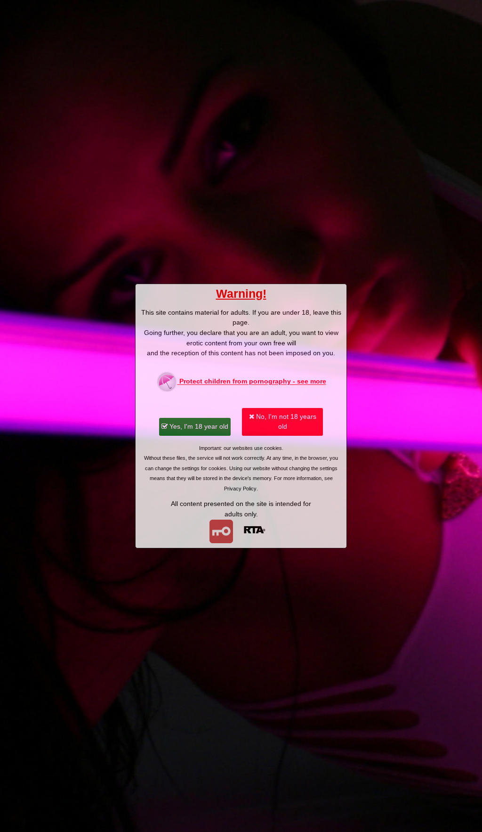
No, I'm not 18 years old (285, 422)
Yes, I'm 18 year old (198, 426)
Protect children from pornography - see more (251, 381)
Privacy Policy (240, 488)
